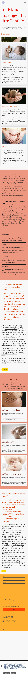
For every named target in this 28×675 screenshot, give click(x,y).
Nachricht (4, 582)
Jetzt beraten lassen (6, 34)
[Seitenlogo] (3, 2)
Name (4, 576)
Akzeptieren (6, 673)
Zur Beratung (4, 369)
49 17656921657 (9, 624)
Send (14, 609)
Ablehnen (13, 673)
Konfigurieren (6, 670)
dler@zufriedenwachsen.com (11, 626)
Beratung (4, 570)
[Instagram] (3, 629)
